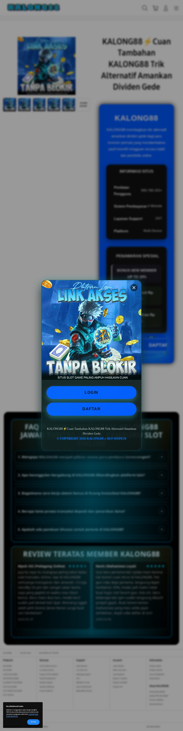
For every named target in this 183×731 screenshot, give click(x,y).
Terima (33, 722)
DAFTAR (91, 409)
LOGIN (91, 392)
